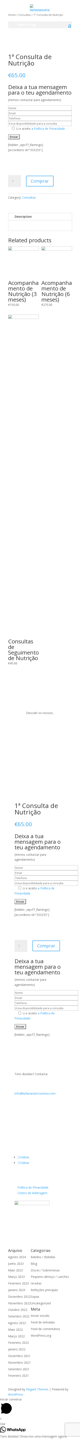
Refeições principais (44, 1290)
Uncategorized (41, 1303)
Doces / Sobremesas (45, 1270)
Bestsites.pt (23, 1229)
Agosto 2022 (17, 1323)
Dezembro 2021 (19, 1356)
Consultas (29, 197)
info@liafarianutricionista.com (35, 1093)
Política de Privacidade (32, 1187)
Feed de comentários (45, 1329)
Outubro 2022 (17, 1310)
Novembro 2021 (19, 1362)
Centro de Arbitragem (32, 1193)
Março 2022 (16, 1336)
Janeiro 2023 (16, 1290)
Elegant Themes (37, 1389)
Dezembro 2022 (19, 1297)
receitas (36, 1283)
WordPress (15, 1394)
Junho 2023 (16, 1264)
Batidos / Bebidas (43, 1257)
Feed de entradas (43, 1322)
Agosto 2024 (17, 1257)
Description (23, 216)
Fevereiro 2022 (18, 1343)
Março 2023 (16, 1277)
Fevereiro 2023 (18, 1283)
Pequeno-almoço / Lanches (50, 1277)
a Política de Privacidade (48, 128)
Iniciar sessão (40, 1316)
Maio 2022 (15, 1329)
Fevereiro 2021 (18, 1376)
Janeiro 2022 (16, 1349)
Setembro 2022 (18, 1316)
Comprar (40, 181)
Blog (34, 1264)
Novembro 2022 (19, 1303)
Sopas (35, 1297)
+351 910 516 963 (27, 1127)
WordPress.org (41, 1335)
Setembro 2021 (18, 1369)
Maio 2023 (15, 1270)
